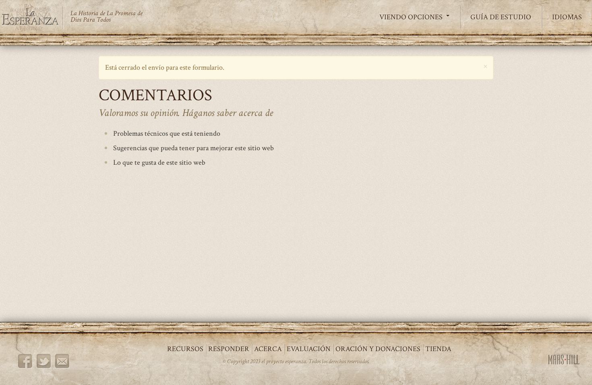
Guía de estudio (500, 17)
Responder (228, 349)
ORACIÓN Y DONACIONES (377, 349)
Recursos (185, 349)
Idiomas (567, 17)
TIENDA (438, 349)
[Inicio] (34, 17)
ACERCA (268, 349)
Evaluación (309, 349)
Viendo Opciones (411, 17)
